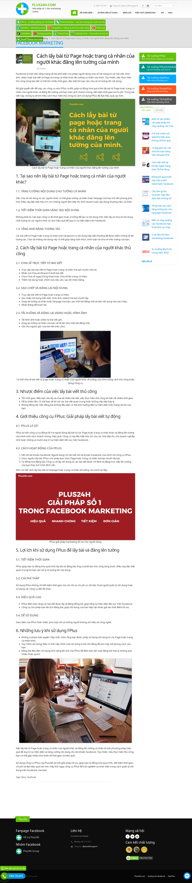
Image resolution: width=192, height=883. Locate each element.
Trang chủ (20, 38)
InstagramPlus (45, 33)
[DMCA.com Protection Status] (140, 858)
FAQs (170, 13)
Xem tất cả (147, 261)
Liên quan (146, 110)
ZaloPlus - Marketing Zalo (33, 27)
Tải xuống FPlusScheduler (161, 68)
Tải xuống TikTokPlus (159, 100)
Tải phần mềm (86, 13)
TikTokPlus (26, 33)
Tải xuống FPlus (157, 57)
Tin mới (159, 110)
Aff (162, 13)
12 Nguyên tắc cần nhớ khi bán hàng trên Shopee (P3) (161, 151)
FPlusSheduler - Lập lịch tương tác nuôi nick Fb (82, 22)
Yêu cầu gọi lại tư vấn (14, 868)
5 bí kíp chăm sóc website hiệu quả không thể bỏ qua (161, 137)
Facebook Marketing (38, 38)
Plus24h (49, 762)
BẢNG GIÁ (127, 13)
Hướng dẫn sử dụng (108, 13)
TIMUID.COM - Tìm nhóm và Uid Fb (91, 33)
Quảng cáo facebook (156, 876)
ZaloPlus (171, 876)
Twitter (132, 836)
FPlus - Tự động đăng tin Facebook (37, 22)
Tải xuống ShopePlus (159, 89)
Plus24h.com (139, 876)
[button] (187, 876)
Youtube (148, 6)
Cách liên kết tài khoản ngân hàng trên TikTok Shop (161, 166)
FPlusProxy (63, 33)
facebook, (31, 777)
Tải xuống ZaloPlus (158, 79)
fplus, (24, 777)
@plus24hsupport (129, 5)
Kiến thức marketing (145, 13)
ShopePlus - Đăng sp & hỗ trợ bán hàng (71, 27)
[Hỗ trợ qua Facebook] (187, 876)
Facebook (143, 6)
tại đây (103, 470)
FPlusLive (100, 27)
